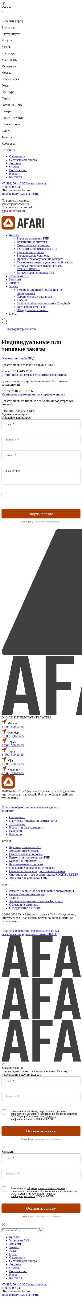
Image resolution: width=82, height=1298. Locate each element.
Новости (14, 173)
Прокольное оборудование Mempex (40, 259)
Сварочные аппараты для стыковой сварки (45, 262)
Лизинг (14, 282)
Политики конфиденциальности (58, 496)
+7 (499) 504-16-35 (13, 183)
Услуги (13, 286)
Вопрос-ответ (18, 170)
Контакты (15, 177)
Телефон (11, 439)
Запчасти (15, 279)
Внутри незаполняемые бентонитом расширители (34, 374)
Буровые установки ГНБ (33, 238)
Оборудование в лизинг (32, 310)
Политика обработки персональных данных (30, 807)
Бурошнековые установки (34, 255)
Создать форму (27, 522)
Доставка (15, 163)
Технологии (17, 824)
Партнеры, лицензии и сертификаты (33, 820)
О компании (17, 156)
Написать (32, 193)
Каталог (14, 235)
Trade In (22, 300)
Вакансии (15, 831)
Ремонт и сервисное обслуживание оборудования (41, 890)
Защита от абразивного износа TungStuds (43, 303)
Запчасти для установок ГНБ (35, 272)
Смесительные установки (33, 245)
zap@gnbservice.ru (13, 210)
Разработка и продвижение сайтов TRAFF (29, 934)
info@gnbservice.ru (13, 193)
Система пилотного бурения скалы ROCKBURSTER (39, 267)
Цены (13, 313)
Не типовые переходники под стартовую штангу (33, 394)
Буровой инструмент (30, 252)
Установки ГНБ (19, 276)
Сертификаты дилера (23, 159)
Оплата (14, 166)
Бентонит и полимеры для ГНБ (37, 248)
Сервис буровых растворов (34, 296)
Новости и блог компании (26, 827)
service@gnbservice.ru (15, 204)
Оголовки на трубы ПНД (18, 358)
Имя (9, 423)
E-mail (10, 455)
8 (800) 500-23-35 (13, 726)
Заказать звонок (36, 183)
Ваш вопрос (13, 470)
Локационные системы (32, 241)
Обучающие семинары (31, 306)
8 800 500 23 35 (11, 186)
